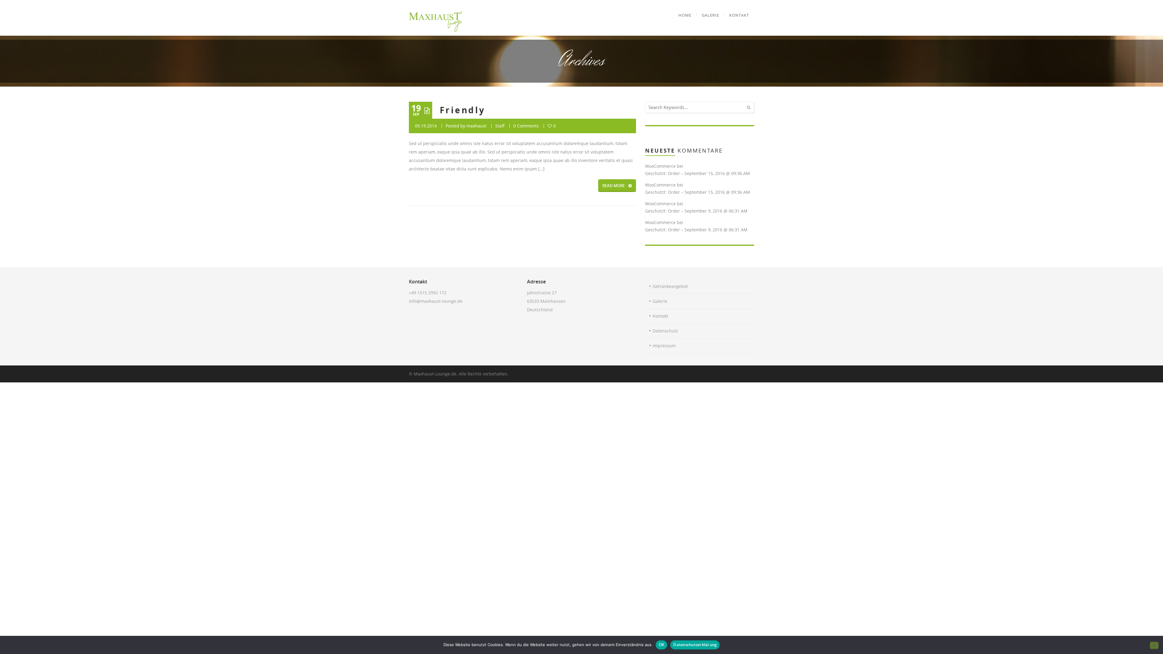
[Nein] (1154, 645)
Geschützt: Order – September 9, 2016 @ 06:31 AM (696, 211)
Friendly (462, 110)
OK (661, 644)
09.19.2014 (426, 126)
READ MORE (613, 185)
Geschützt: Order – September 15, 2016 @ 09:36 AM (697, 173)
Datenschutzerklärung (695, 644)
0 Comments (526, 126)
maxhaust (476, 126)
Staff (500, 126)
